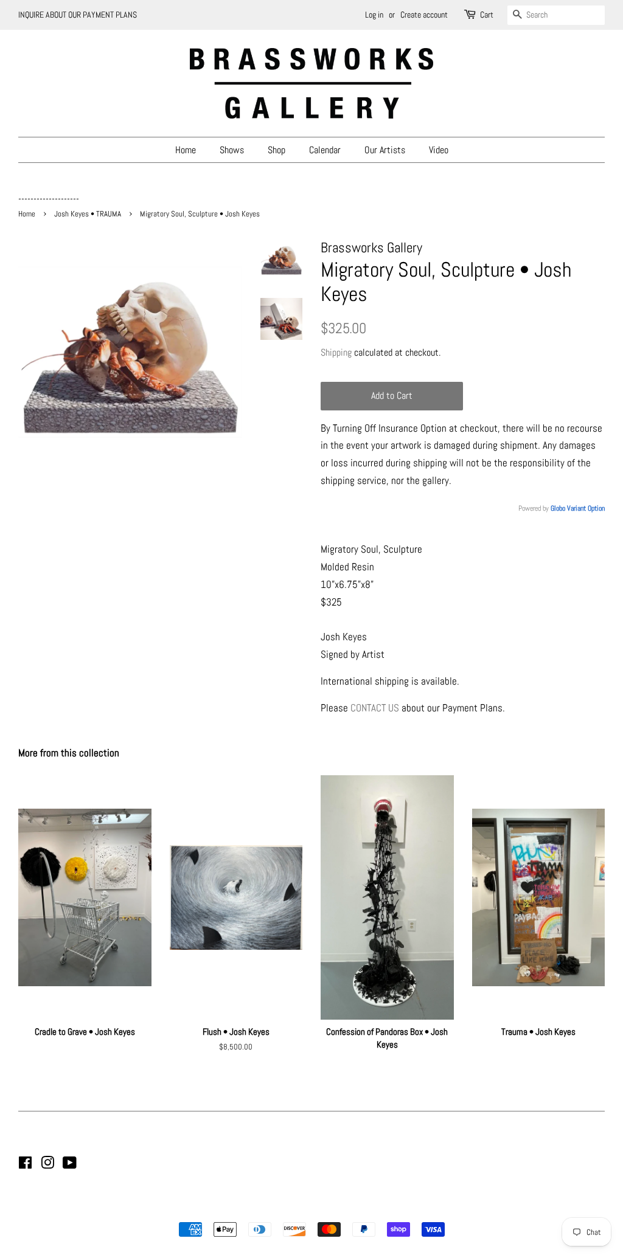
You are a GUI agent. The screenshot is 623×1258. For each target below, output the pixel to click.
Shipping (336, 352)
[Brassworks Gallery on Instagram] (47, 1165)
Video (438, 149)
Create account (424, 14)
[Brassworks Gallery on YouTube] (70, 1165)
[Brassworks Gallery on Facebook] (25, 1165)
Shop (276, 149)
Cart (486, 14)
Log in (374, 14)
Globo (558, 508)
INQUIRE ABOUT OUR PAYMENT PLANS (77, 14)
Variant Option (586, 508)
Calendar (325, 149)
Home (185, 149)
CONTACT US (374, 707)
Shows (232, 149)
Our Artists (384, 149)
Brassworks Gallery (309, 1208)
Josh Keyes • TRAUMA (87, 214)
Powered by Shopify (373, 1208)
